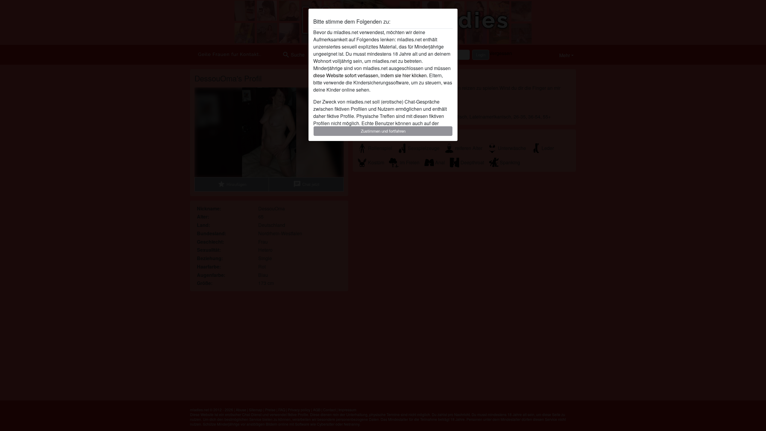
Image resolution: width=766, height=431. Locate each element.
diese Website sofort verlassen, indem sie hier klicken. (370, 75)
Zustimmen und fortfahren (383, 131)
